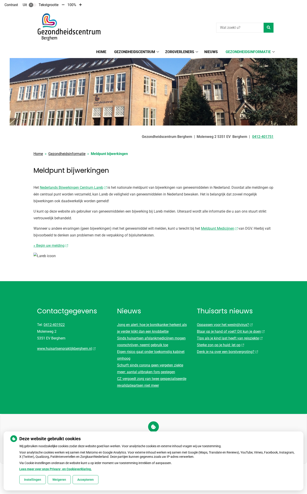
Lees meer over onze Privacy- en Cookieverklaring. (55, 469)
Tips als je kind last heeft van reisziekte (228, 338)
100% (71, 5)
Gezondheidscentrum (134, 52)
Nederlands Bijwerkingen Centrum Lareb (71, 187)
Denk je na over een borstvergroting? (225, 352)
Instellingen (32, 479)
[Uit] (32, 5)
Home (101, 52)
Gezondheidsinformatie (248, 52)
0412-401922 (54, 325)
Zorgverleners (179, 52)
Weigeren (59, 479)
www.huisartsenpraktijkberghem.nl (64, 348)
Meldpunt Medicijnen (217, 228)
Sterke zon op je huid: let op (218, 345)
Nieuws (211, 52)
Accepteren (85, 479)
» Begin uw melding (49, 245)
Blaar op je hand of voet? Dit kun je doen (229, 331)
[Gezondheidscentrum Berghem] (67, 27)
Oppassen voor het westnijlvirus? (223, 325)
